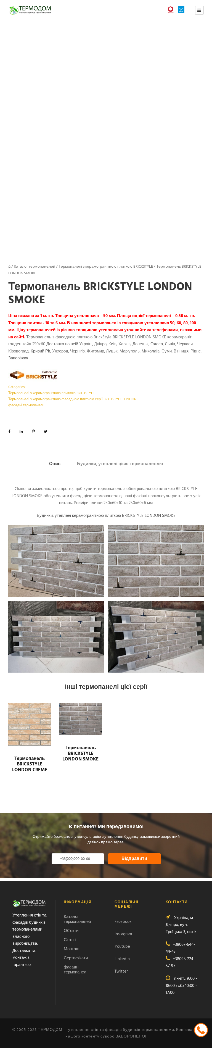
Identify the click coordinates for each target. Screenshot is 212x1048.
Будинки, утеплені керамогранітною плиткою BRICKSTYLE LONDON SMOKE (106, 515)
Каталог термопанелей (34, 267)
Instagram (123, 934)
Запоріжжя (18, 358)
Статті (70, 940)
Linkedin (122, 959)
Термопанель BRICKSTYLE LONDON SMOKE (80, 753)
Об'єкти (71, 931)
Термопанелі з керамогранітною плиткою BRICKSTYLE (106, 267)
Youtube (122, 946)
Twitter (121, 971)
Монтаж (71, 949)
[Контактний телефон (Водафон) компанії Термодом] (172, 9)
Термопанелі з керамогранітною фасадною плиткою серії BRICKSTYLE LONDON (72, 399)
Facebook (123, 921)
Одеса (156, 344)
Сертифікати (76, 958)
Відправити (134, 858)
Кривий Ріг (40, 351)
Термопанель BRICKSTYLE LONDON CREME (29, 764)
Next (195, 118)
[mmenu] (199, 10)
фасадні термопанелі (26, 405)
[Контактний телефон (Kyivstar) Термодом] (182, 9)
